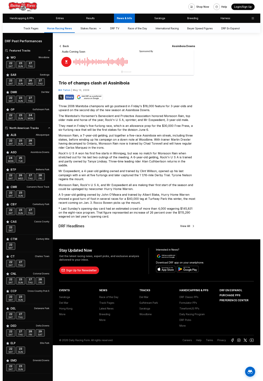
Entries (60, 18)
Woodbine (145, 314)
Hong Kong (65, 308)
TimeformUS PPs (189, 308)
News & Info (124, 18)
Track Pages (106, 302)
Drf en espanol (231, 290)
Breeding (192, 18)
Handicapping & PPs (22, 18)
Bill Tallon (64, 90)
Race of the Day (108, 297)
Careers (187, 340)
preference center (234, 300)
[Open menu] (253, 18)
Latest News (106, 308)
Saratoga (159, 18)
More (62, 314)
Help (198, 340)
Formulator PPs (188, 302)
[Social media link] (232, 340)
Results (90, 18)
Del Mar (63, 302)
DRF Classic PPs (188, 297)
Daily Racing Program (192, 314)
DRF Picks (185, 319)
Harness (225, 18)
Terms (209, 340)
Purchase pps (230, 295)
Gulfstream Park (148, 302)
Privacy (221, 340)
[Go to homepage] (22, 6)
